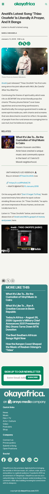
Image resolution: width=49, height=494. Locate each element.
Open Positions (10, 448)
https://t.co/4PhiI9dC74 (19, 183)
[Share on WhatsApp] (28, 43)
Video (5, 424)
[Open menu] (3, 4)
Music (5, 415)
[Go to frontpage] (24, 4)
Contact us (8, 440)
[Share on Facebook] (20, 43)
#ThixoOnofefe (26, 176)
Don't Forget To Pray (31, 194)
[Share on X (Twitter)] (24, 43)
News (5, 412)
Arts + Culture (9, 421)
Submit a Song (9, 446)
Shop (5, 429)
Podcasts (7, 427)
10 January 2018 (31, 186)
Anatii (4, 83)
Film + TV (7, 418)
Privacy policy (9, 443)
